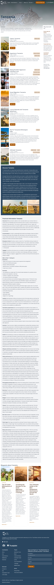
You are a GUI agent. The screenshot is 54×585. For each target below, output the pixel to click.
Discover (31, 2)
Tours (20, 2)
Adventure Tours (17, 552)
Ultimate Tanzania (15, 150)
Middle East (4, 557)
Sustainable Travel (5, 572)
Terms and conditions (18, 572)
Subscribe (31, 566)
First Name (30, 557)
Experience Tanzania (16, 53)
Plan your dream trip (40, 2)
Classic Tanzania (15, 38)
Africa (2, 19)
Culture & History (17, 555)
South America (5, 555)
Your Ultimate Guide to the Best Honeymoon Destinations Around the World (34, 489)
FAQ (3, 570)
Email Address (30, 553)
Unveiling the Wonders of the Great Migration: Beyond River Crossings (21, 488)
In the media (4, 574)
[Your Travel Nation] (3, 2)
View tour (13, 47)
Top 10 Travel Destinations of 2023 (7, 486)
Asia (3, 554)
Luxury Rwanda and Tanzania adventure (19, 110)
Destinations (14, 2)
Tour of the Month (18, 561)
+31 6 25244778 (50, 2)
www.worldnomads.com (30, 332)
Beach (15, 554)
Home (9, 2)
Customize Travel (17, 557)
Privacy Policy (16, 570)
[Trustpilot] (12, 545)
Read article (5, 524)
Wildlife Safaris (17, 565)
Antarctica (4, 559)
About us (26, 2)
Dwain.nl (8, 582)
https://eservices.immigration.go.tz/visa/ (25, 311)
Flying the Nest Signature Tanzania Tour (18, 70)
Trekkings (16, 563)
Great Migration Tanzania (18, 92)
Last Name (30, 561)
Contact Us (4, 569)
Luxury (15, 559)
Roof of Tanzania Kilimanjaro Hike (19, 130)
